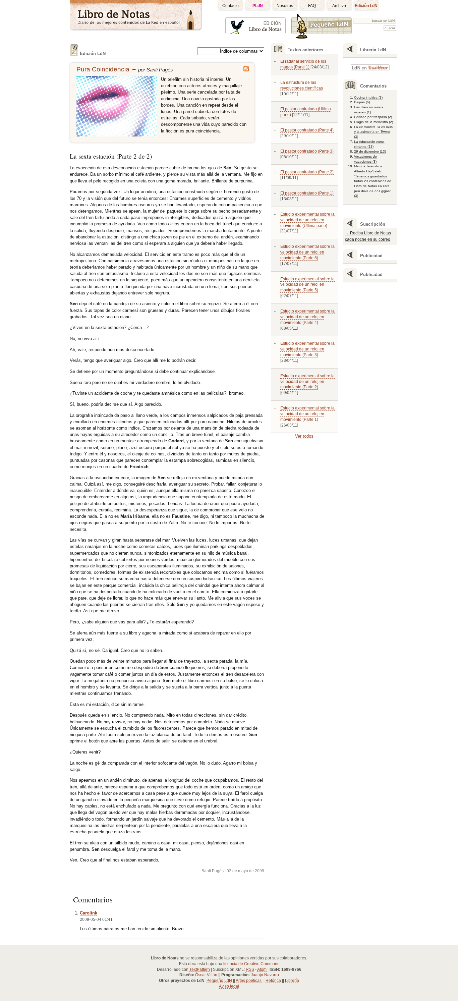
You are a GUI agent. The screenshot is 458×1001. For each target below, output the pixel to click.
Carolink (88, 912)
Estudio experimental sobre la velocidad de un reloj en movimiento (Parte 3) (307, 349)
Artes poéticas (249, 981)
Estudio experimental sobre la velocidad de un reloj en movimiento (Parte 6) (307, 252)
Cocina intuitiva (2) (368, 97)
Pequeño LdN (219, 981)
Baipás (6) (362, 102)
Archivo (339, 5)
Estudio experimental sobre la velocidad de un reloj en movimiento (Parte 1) (307, 414)
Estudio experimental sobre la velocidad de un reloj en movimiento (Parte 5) (307, 285)
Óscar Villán (206, 975)
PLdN (257, 5)
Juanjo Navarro (265, 975)
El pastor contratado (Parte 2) (307, 172)
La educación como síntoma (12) (369, 144)
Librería (292, 981)
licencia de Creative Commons (251, 964)
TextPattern (199, 969)
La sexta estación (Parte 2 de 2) (111, 156)
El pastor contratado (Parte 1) (307, 193)
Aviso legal (229, 986)
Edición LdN (366, 5)
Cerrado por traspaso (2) (373, 117)
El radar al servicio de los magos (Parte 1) (303, 64)
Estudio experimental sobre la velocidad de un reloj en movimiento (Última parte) (307, 220)
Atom (262, 969)
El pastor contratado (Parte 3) (307, 151)
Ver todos (304, 436)
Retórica (273, 981)
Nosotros (285, 5)
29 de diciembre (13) (370, 151)
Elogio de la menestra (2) (373, 122)
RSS (250, 969)
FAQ (312, 5)
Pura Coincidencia (102, 69)
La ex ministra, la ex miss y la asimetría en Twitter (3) (373, 131)
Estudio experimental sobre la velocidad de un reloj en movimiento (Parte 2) (307, 382)
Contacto (230, 5)
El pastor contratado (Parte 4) (307, 130)
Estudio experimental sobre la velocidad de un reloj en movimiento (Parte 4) (307, 317)
